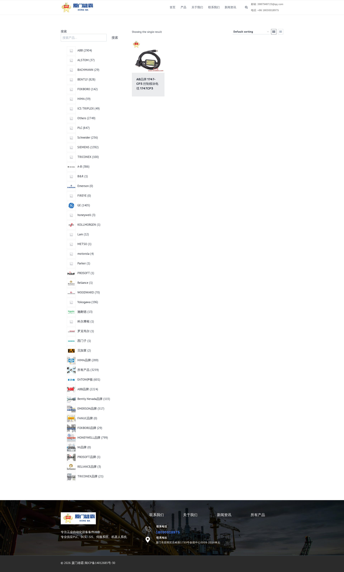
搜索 (64, 31)
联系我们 (214, 7)
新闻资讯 (230, 7)
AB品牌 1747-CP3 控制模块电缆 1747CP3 (147, 83)
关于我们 (197, 7)
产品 (183, 7)
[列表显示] (280, 31)
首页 (172, 7)
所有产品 (258, 514)
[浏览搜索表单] (246, 7)
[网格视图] (273, 31)
